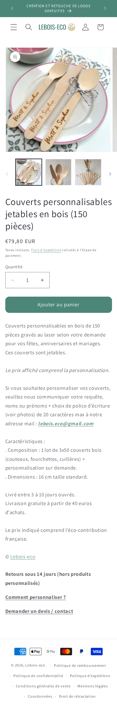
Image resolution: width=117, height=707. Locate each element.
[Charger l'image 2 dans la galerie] (58, 172)
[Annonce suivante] (105, 8)
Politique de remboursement (80, 665)
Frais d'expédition (46, 250)
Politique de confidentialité (38, 675)
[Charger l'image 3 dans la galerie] (88, 172)
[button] (13, 27)
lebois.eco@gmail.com (65, 423)
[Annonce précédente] (12, 8)
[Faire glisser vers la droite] (110, 174)
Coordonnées (40, 696)
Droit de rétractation (77, 696)
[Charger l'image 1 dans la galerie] (29, 172)
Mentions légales (92, 686)
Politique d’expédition (90, 675)
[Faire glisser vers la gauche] (7, 174)
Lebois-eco (23, 556)
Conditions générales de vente (43, 686)
